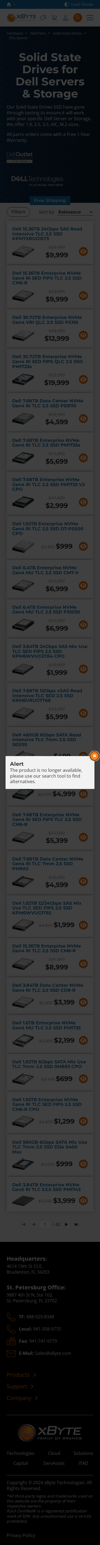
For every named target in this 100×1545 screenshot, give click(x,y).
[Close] (94, 756)
